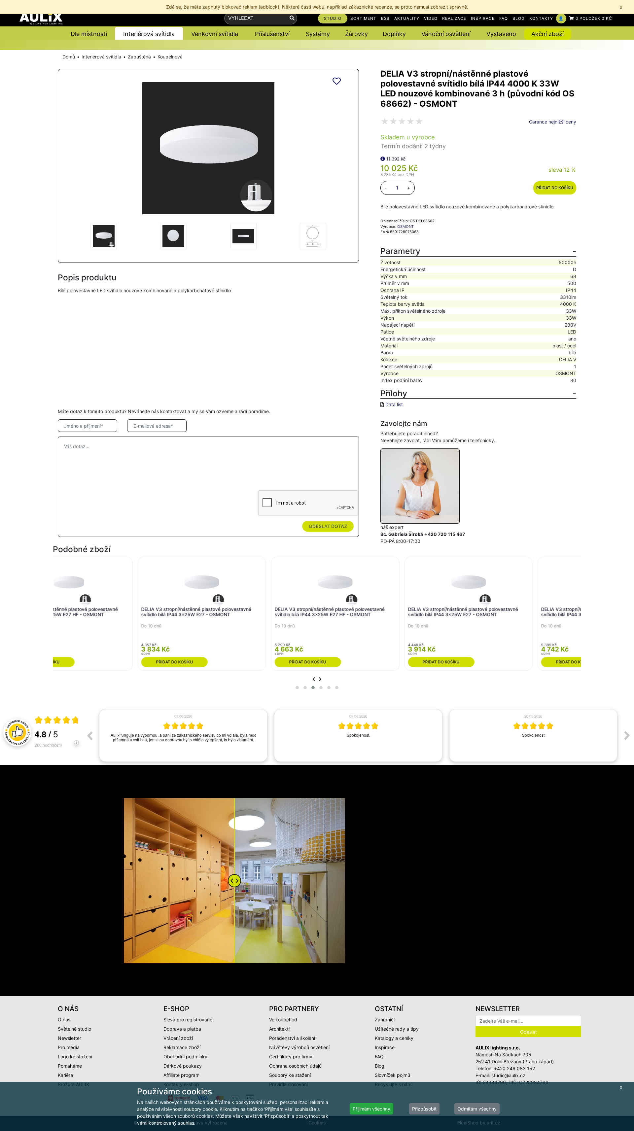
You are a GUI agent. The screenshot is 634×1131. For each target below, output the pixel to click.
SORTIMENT (363, 18)
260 (48, 745)
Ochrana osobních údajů (295, 1066)
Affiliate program (181, 1075)
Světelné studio (74, 1029)
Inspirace (385, 1047)
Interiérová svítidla (101, 56)
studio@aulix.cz (508, 1075)
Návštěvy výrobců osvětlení (299, 1047)
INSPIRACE (483, 18)
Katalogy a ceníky (394, 1038)
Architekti (279, 1029)
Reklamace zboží (181, 1047)
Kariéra (65, 1075)
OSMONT (405, 226)
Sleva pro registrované (187, 1019)
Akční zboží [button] (547, 33)
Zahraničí (385, 1019)
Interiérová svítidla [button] (149, 33)
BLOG (518, 18)
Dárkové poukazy (182, 1066)
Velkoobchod (283, 1019)
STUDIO (332, 18)
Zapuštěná (139, 56)
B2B (385, 18)
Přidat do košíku (554, 187)
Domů (68, 56)
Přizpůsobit (424, 1109)
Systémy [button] (318, 33)
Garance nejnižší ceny (552, 121)
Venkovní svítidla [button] (214, 33)
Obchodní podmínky (185, 1056)
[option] (183, 735)
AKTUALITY (406, 18)
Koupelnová (170, 56)
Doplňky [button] (394, 33)
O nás (64, 1019)
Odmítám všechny (477, 1109)
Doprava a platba (182, 1029)
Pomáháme (70, 1066)
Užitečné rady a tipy (397, 1029)
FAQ (503, 18)
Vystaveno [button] (501, 33)
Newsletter (69, 1038)
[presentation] (313, 679)
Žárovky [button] (356, 33)
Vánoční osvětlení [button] (446, 33)
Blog (379, 1066)
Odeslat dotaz (328, 526)
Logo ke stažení (75, 1056)
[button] (297, 687)
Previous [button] (89, 735)
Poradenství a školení (292, 1038)
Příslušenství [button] (272, 33)
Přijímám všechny (371, 1109)
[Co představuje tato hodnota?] (382, 158)
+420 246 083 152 (514, 1068)
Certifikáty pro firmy (290, 1056)
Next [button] (627, 735)
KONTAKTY (541, 18)
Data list (394, 404)
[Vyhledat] (292, 18)
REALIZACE (454, 18)
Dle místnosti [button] (89, 33)
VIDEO (431, 18)
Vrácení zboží (178, 1038)
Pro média (69, 1047)
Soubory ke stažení (290, 1075)
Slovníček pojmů (392, 1075)
